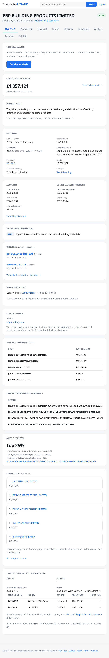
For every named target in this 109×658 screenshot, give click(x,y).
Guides (72, 650)
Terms (87, 650)
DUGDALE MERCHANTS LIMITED (30, 509)
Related (22, 35)
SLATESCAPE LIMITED (24, 537)
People (26, 28)
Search (91, 4)
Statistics (62, 650)
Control (55, 28)
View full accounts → (93, 85)
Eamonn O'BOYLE (16, 264)
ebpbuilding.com (15, 322)
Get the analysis (19, 64)
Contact (94, 650)
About (79, 650)
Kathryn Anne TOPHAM (19, 253)
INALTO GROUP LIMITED (26, 523)
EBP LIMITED (28, 292)
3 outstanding (64, 172)
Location (9, 35)
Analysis (98, 28)
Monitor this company (47, 20)
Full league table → (16, 558)
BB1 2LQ (10, 163)
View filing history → (16, 216)
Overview (10, 28)
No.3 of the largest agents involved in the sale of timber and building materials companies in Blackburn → (51, 461)
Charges (68, 28)
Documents (83, 28)
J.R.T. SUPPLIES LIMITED (25, 481)
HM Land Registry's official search (84, 614)
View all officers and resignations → (23, 275)
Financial (42, 28)
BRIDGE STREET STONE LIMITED (30, 495)
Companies (15, 4)
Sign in (102, 4)
